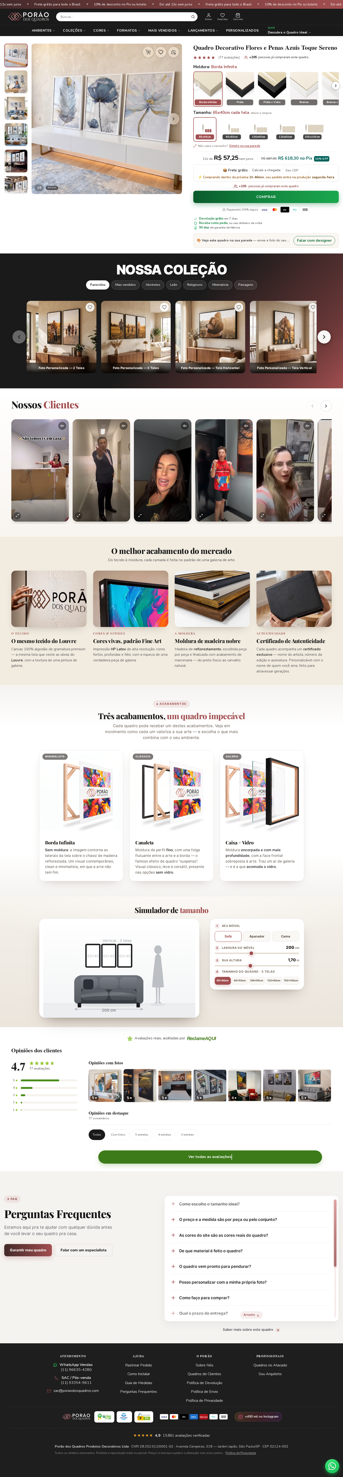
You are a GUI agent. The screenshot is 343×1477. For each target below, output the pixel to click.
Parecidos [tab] (97, 285)
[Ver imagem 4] (16, 134)
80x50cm (240, 980)
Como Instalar (139, 1374)
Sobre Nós (204, 1365)
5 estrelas (141, 1135)
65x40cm (223, 980)
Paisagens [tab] (245, 285)
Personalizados (242, 30)
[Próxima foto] (173, 118)
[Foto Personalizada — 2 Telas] (61, 337)
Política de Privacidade (204, 1400)
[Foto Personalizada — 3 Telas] (136, 337)
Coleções (72, 30)
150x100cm (291, 980)
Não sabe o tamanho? (229, 146)
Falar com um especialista (84, 1250)
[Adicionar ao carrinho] (148, 52)
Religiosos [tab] (194, 285)
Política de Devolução (204, 1383)
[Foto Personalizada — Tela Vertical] (284, 337)
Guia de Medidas (138, 1383)
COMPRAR (266, 197)
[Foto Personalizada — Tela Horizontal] (210, 337)
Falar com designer (314, 240)
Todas (97, 1135)
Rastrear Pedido (138, 1365)
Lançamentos (201, 30)
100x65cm (256, 980)
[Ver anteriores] (312, 406)
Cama (285, 936)
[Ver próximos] (326, 406)
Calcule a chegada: (266, 170)
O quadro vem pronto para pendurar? (215, 1266)
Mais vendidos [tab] (125, 285)
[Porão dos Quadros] (29, 16)
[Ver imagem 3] (16, 108)
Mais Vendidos (162, 30)
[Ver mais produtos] (324, 337)
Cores (99, 30)
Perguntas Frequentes (138, 1391)
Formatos (127, 30)
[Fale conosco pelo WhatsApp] (332, 1466)
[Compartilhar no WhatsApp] (173, 52)
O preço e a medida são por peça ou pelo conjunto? (228, 1219)
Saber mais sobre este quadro (248, 1330)
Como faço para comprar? (204, 1297)
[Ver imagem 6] (16, 187)
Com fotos (118, 1135)
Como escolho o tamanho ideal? (209, 1203)
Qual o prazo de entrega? (203, 1313)
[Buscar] (193, 16)
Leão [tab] (173, 285)
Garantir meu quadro (28, 1250)
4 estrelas (164, 1135)
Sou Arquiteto (270, 1374)
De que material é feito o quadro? (211, 1250)
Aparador (256, 936)
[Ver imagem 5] (16, 161)
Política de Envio (204, 1391)
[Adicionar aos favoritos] (161, 52)
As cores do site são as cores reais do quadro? (223, 1235)
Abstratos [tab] (153, 285)
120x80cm (274, 980)
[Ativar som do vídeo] (62, 426)
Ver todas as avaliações (209, 1156)
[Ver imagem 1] (16, 55)
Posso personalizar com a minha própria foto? (223, 1282)
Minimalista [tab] (220, 285)
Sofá (228, 936)
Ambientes (42, 30)
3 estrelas (187, 1135)
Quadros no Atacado (270, 1365)
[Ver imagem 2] (16, 82)
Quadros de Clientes (204, 1374)
